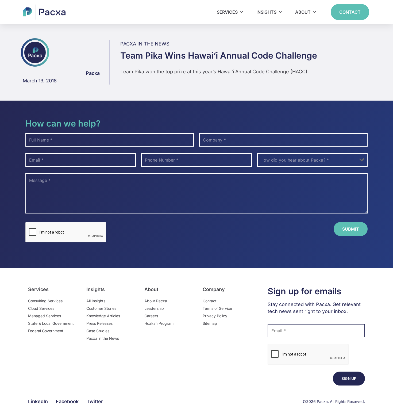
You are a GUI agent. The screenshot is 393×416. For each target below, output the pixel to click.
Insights (266, 12)
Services (227, 12)
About (303, 12)
